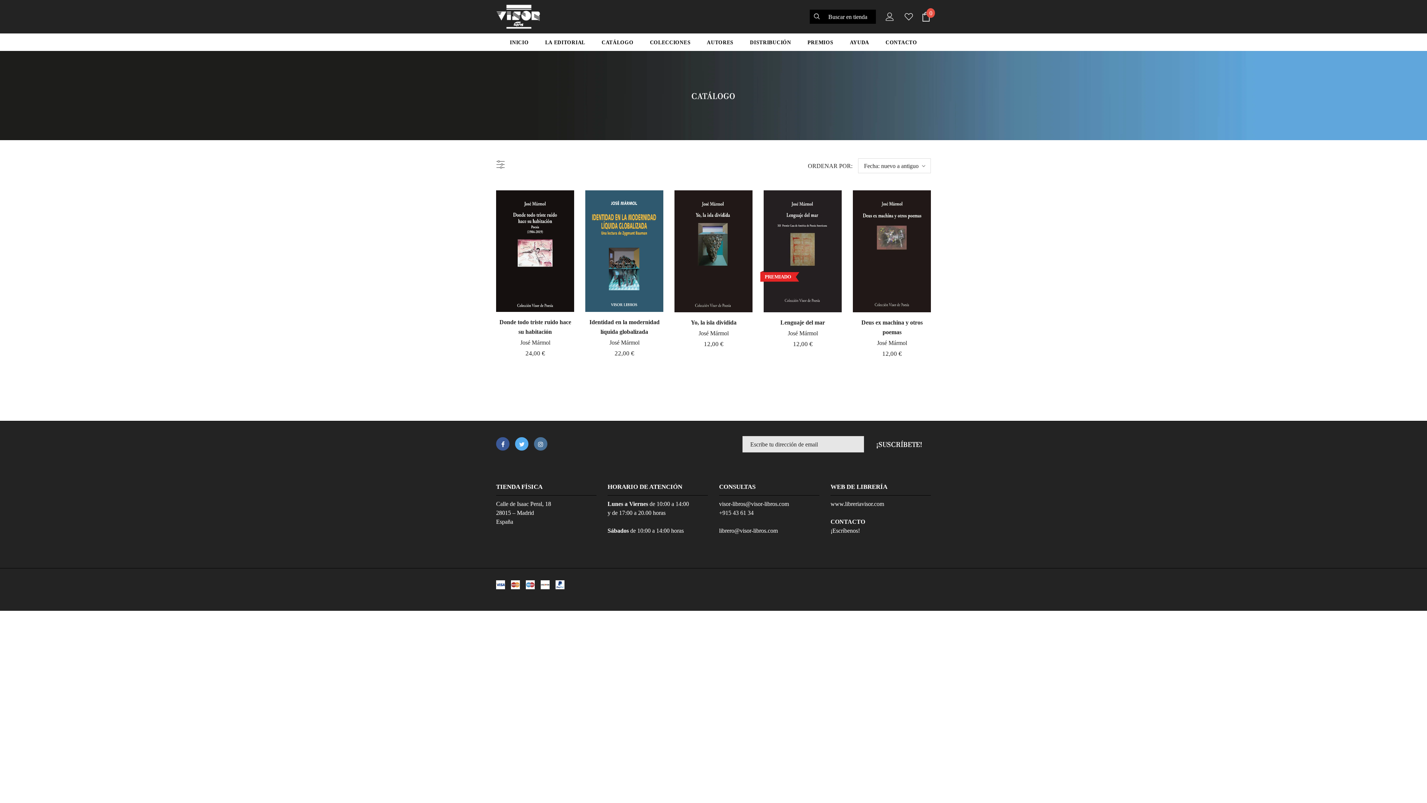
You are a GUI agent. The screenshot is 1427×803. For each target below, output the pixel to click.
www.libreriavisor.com (857, 504)
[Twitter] (521, 444)
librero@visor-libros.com (748, 531)
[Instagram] (540, 444)
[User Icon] (888, 16)
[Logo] (518, 17)
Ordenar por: (830, 166)
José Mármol (535, 342)
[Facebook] (502, 444)
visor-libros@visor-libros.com (754, 504)
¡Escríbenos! (845, 531)
